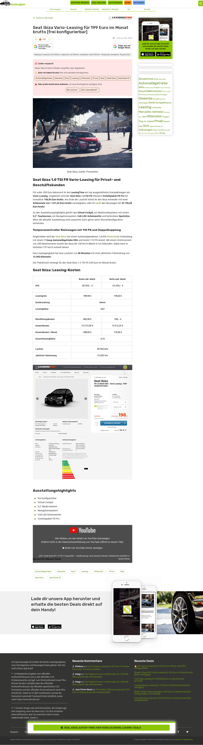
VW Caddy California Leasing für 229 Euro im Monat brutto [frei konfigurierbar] (101, 690)
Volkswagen (146, 129)
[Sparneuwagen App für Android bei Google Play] (163, 54)
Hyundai (156, 99)
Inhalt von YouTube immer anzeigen (84, 547)
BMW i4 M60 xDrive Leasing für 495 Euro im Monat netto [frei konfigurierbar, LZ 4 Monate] (162, 692)
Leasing (75, 78)
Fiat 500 (168, 91)
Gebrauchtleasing (148, 94)
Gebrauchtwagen (161, 94)
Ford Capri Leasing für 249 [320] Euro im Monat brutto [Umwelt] (159, 680)
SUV (146, 126)
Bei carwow (73, 89)
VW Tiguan (151, 133)
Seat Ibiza (111, 78)
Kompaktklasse (163, 102)
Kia (164, 99)
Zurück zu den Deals (44, 18)
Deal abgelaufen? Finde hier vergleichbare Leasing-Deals (102, 727)
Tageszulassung (155, 126)
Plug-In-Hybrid (146, 121)
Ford (140, 95)
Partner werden (80, 3)
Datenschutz (188, 739)
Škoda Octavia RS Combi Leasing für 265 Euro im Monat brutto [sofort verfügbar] (163, 673)
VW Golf (161, 130)
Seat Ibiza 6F (124, 78)
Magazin (14, 732)
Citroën (146, 87)
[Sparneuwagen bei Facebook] (178, 732)
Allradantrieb (146, 78)
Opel (144, 117)
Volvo (155, 130)
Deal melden (99, 3)
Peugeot (165, 117)
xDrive (157, 133)
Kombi (152, 102)
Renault (166, 121)
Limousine (156, 107)
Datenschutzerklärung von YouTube (92, 542)
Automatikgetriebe (44, 78)
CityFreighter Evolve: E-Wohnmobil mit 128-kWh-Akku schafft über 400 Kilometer (100, 675)
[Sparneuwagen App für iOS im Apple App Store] (148, 54)
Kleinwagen (143, 103)
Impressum (178, 739)
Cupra (157, 87)
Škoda (162, 133)
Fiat (163, 91)
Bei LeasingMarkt (90, 89)
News (128, 3)
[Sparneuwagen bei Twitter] (187, 732)
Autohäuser (115, 3)
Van (162, 126)
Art (129, 9)
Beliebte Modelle (92, 9)
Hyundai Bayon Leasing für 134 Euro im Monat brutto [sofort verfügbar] (162, 686)
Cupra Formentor (165, 87)
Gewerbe (59, 78)
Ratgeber (139, 3)
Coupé (152, 87)
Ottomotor (85, 78)
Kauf (67, 78)
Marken (74, 9)
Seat (102, 78)
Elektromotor (154, 91)
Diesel (142, 91)
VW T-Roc (144, 133)
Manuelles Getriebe (151, 111)
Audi (156, 79)
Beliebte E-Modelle (110, 9)
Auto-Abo (162, 79)
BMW (141, 87)
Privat (95, 78)
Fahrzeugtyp (55, 9)
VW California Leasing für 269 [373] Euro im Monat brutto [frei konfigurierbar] (162, 699)
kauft (98, 203)
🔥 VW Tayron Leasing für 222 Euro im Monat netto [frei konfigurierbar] (160, 667)
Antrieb (147, 9)
